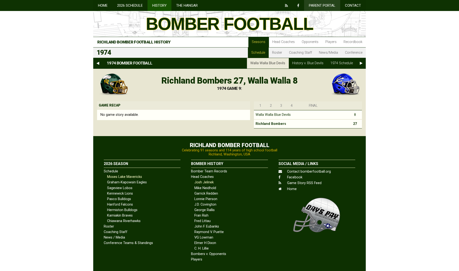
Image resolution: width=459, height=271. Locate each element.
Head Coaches (283, 42)
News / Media (114, 237)
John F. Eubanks (206, 226)
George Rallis (204, 210)
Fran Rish (201, 215)
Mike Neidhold (205, 188)
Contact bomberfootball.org (308, 172)
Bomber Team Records (209, 171)
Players (331, 42)
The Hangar (187, 5)
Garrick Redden (206, 193)
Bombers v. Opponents (208, 254)
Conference (353, 53)
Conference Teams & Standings (128, 243)
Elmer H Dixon (205, 243)
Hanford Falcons (120, 204)
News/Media (328, 53)
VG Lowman (203, 237)
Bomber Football (229, 23)
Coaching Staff (300, 53)
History (159, 5)
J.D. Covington (205, 204)
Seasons (258, 42)
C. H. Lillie (201, 248)
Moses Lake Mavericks (124, 177)
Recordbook (353, 42)
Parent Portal (322, 5)
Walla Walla (267, 63)
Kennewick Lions (120, 193)
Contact (353, 5)
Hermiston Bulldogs (122, 210)
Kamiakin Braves (120, 215)
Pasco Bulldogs (119, 199)
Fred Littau (202, 221)
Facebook (294, 177)
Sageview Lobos (119, 188)
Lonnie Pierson (205, 199)
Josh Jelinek (204, 182)
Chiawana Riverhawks (124, 221)
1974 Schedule (341, 63)
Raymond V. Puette (209, 232)
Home (103, 5)
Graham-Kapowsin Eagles (127, 182)
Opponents (310, 42)
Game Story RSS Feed (304, 183)
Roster (277, 53)
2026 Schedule (130, 5)
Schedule (258, 53)
